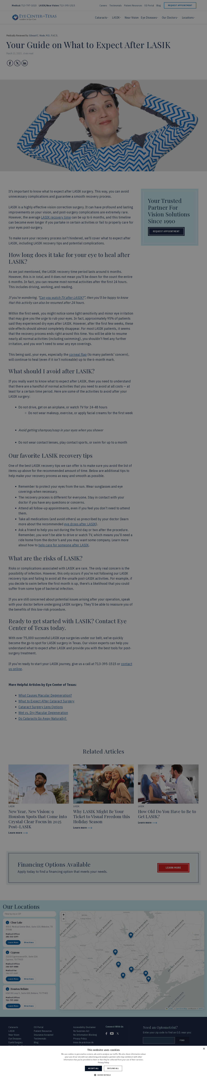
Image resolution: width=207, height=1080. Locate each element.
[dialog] (103, 1063)
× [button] (204, 1049)
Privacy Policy (103, 1062)
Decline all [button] (113, 1068)
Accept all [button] (93, 1068)
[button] (103, 1075)
